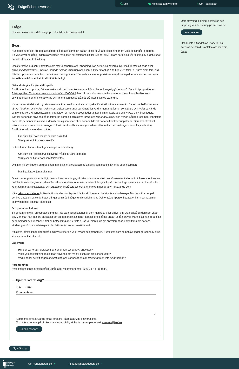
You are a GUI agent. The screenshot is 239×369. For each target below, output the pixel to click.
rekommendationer (29, 193)
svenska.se (192, 32)
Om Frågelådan (208, 3)
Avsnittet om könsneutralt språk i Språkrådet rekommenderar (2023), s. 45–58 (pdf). (59, 268)
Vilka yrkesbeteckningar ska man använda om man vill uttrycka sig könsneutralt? (64, 254)
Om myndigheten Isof (40, 363)
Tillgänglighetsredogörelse (84, 363)
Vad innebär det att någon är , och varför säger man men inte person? (72, 258)
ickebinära (146, 125)
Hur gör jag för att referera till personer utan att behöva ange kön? (55, 249)
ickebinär (131, 164)
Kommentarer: (25, 292)
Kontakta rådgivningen (165, 3)
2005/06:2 (44, 93)
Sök (125, 3)
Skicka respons (29, 329)
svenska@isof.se (112, 322)
